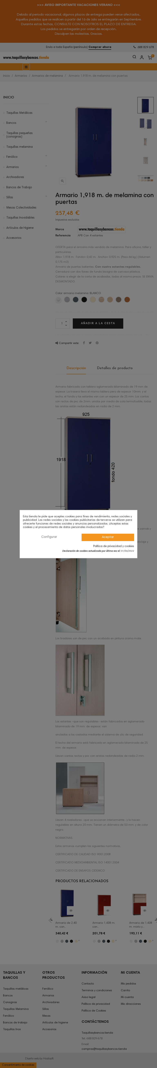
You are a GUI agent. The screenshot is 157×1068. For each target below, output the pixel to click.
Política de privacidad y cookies (113, 546)
